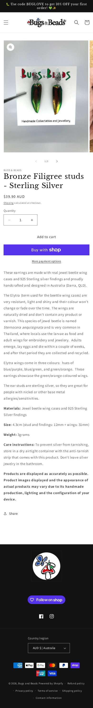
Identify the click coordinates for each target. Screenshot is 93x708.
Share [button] (13, 513)
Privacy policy (24, 690)
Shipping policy (72, 690)
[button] (6, 22)
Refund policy (75, 683)
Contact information (49, 697)
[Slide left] (36, 161)
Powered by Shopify (51, 683)
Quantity (10, 211)
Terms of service (48, 690)
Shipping (9, 202)
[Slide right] (57, 161)
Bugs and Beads (28, 683)
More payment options (46, 261)
